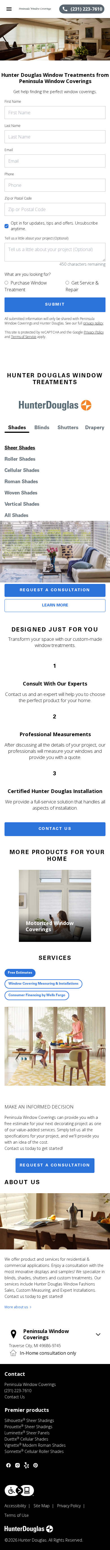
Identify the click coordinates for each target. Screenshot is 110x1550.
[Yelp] (26, 1465)
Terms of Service (23, 336)
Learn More (55, 606)
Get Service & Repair (82, 286)
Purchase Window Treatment (26, 286)
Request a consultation (55, 1166)
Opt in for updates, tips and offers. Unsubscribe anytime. (54, 225)
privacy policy (93, 323)
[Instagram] (17, 1465)
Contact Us (55, 829)
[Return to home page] (35, 9)
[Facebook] (8, 1465)
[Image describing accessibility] (19, 1490)
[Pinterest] (35, 1465)
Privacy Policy (94, 332)
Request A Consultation (55, 590)
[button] (9, 9)
